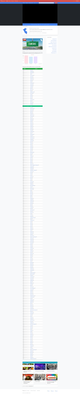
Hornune (31, 258)
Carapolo (31, 80)
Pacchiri (31, 326)
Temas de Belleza (54, 51)
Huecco (31, 144)
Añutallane (31, 184)
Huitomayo (31, 212)
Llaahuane (31, 229)
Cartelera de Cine (54, 48)
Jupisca (31, 161)
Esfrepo (31, 244)
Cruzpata (31, 348)
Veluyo (31, 303)
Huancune (31, 76)
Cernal (31, 329)
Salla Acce (31, 89)
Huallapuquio (31, 299)
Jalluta (31, 94)
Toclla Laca (31, 171)
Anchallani (31, 317)
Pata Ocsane (31, 235)
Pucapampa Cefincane (33, 358)
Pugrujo (31, 226)
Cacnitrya (31, 122)
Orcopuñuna (31, 248)
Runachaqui (31, 262)
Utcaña (31, 298)
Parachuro (31, 111)
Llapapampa (31, 280)
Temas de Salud (54, 49)
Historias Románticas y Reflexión (52, 43)
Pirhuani (31, 162)
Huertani (31, 107)
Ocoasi (31, 222)
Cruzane (31, 149)
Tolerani (31, 340)
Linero (31, 261)
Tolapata (31, 325)
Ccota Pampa (31, 99)
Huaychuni (31, 176)
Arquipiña (31, 290)
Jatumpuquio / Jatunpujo (33, 170)
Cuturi (31, 230)
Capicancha (31, 253)
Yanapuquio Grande (32, 217)
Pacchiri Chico (32, 320)
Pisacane (31, 194)
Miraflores (31, 344)
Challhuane (31, 126)
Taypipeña (31, 199)
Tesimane (31, 143)
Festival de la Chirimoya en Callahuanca (27, 371)
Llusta (31, 213)
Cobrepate (31, 207)
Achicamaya (31, 312)
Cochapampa (31, 131)
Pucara (31, 175)
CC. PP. (36, 68)
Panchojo (31, 266)
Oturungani (31, 85)
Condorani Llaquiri (32, 272)
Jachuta (31, 157)
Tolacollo (31, 211)
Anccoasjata (31, 181)
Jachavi (31, 225)
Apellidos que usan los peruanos (52, 46)
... (28, 68)
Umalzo (31, 339)
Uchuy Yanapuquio (32, 288)
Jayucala (31, 284)
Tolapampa (31, 198)
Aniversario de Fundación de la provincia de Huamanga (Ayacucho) (51, 382)
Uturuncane (31, 289)
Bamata (31, 285)
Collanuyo (31, 334)
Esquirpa (31, 353)
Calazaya (31, 103)
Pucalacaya (31, 231)
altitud (25, 68)
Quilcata (31, 208)
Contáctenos (38, 390)
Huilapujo (31, 234)
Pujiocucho (31, 294)
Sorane (31, 81)
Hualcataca (31, 279)
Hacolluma (31, 203)
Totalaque (31, 357)
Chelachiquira (31, 134)
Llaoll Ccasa (31, 189)
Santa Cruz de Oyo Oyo (33, 349)
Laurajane (31, 275)
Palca (30, 271)
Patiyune (31, 193)
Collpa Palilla (31, 72)
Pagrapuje (31, 216)
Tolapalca (31, 330)
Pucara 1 (31, 158)
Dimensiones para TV (53, 52)
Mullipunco (31, 302)
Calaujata (31, 125)
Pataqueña (31, 120)
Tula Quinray (31, 116)
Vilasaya (31, 249)
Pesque (31, 98)
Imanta (31, 180)
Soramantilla (31, 140)
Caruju (31, 179)
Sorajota (31, 121)
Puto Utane (31, 93)
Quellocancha (31, 152)
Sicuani (31, 343)
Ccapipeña (31, 139)
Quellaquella (31, 167)
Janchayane (31, 240)
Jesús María (31, 308)
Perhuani (31, 153)
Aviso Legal (27, 390)
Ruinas (31, 316)
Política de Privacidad (33, 390)
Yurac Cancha (31, 75)
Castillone (31, 243)
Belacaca (31, 112)
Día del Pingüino (37, 381)
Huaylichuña (31, 239)
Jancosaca (31, 84)
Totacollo (31, 130)
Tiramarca (31, 113)
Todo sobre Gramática (53, 40)
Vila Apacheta (31, 276)
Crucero (31, 338)
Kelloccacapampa (32, 185)
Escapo (31, 90)
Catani (31, 257)
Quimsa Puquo (32, 108)
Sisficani (31, 281)
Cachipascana (32, 220)
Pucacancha (31, 166)
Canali (31, 331)
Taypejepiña (31, 71)
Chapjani (31, 135)
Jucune (31, 221)
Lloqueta (31, 104)
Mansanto (31, 311)
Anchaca (31, 148)
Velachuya (31, 293)
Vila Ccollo (31, 102)
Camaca (31, 172)
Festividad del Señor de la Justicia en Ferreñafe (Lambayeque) (27, 382)
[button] (19, 1)
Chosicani (31, 307)
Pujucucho (31, 163)
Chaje (31, 190)
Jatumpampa (31, 270)
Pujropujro (31, 202)
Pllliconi (31, 117)
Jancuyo (31, 252)
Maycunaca (31, 352)
